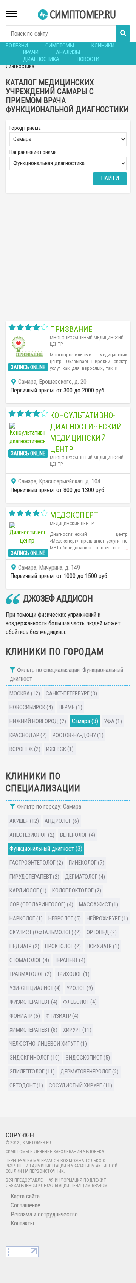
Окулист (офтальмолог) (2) (45, 932)
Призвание (71, 329)
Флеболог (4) (80, 1002)
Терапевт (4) (70, 960)
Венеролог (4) (77, 835)
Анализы (68, 52)
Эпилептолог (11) (32, 1071)
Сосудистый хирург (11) (80, 1085)
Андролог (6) (62, 821)
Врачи (31, 52)
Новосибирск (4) (31, 707)
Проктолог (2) (63, 946)
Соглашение (25, 1205)
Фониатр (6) (24, 1015)
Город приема (25, 128)
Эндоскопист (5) (87, 1057)
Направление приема (33, 152)
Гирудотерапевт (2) (34, 876)
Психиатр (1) (103, 946)
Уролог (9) (79, 988)
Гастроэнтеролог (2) (36, 862)
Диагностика (41, 59)
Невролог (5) (64, 918)
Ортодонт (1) (26, 1085)
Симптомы (59, 45)
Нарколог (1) (26, 918)
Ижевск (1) (60, 749)
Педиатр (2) (24, 946)
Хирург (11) (77, 1029)
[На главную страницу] (77, 14)
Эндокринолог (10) (34, 1057)
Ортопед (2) (102, 932)
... (126, 368)
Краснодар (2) (28, 735)
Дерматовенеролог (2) (89, 1071)
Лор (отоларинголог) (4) (41, 904)
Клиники (102, 45)
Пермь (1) (70, 707)
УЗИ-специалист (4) (35, 988)
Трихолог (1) (73, 974)
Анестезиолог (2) (31, 835)
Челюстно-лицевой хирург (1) (48, 1043)
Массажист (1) (98, 904)
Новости (88, 59)
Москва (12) (24, 693)
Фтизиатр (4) (62, 1015)
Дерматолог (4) (85, 876)
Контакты (22, 1223)
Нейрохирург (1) (107, 918)
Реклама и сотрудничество (44, 1214)
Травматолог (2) (30, 974)
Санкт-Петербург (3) (71, 693)
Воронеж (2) (24, 749)
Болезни (17, 45)
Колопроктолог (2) (76, 890)
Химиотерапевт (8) (33, 1029)
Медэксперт (74, 515)
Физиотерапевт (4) (33, 1002)
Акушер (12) (24, 821)
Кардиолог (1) (27, 890)
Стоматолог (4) (29, 960)
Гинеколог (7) (86, 862)
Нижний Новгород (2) (37, 721)
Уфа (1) (113, 721)
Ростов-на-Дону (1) (78, 735)
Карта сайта (25, 1196)
